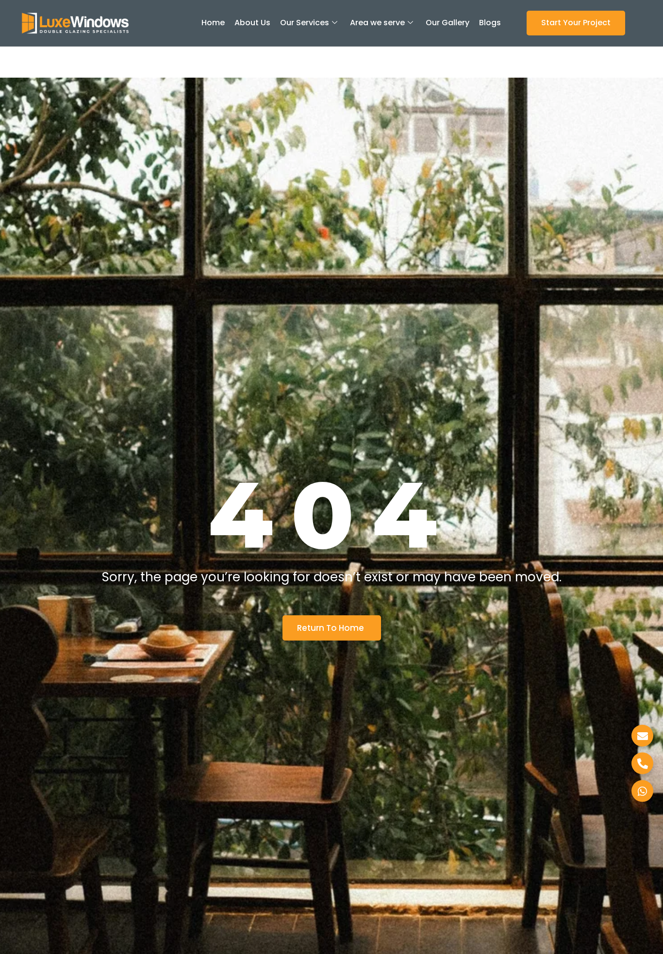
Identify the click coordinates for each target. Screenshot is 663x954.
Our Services (304, 22)
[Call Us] (642, 763)
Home (213, 22)
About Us (252, 22)
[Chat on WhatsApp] (642, 791)
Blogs (490, 22)
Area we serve (377, 22)
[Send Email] (642, 735)
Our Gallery (447, 22)
